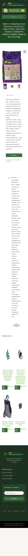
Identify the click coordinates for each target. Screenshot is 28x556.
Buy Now (14, 155)
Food (15, 160)
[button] (24, 51)
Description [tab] (9, 178)
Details (11, 386)
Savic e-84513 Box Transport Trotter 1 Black (20, 423)
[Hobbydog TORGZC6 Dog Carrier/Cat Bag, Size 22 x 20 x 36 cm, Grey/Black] (7, 406)
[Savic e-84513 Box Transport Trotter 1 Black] (20, 406)
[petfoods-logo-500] (14, 452)
